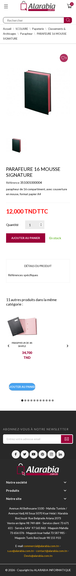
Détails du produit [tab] (38, 266)
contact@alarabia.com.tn (51, 551)
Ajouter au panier (25, 238)
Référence (12, 182)
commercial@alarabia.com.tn (41, 546)
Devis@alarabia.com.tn (38, 555)
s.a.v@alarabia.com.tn (20, 551)
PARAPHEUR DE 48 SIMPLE (22, 344)
